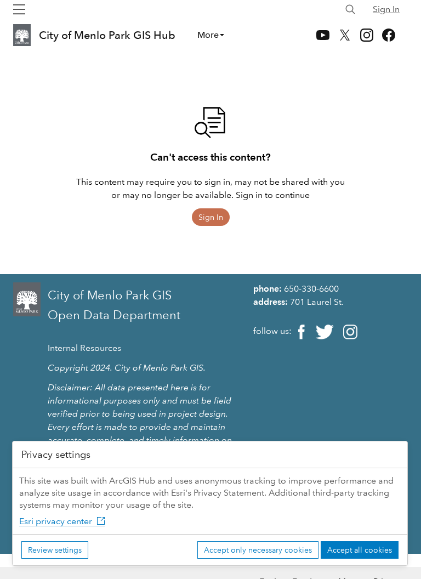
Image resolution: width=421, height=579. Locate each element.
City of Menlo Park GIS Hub (107, 35)
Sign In (386, 9)
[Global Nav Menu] (19, 9)
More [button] (208, 35)
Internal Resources (84, 348)
